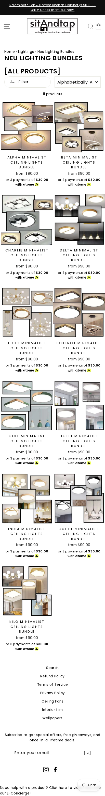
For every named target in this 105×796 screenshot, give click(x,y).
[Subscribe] (87, 753)
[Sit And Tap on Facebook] (55, 769)
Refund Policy (52, 676)
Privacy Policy (52, 693)
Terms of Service (52, 684)
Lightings (26, 51)
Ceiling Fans (52, 701)
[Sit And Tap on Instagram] (46, 769)
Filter (23, 82)
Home (9, 51)
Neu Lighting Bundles (55, 51)
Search (52, 667)
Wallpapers (52, 718)
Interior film (52, 709)
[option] (52, 7)
